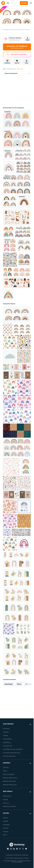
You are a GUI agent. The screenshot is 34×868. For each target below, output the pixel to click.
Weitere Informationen (11, 72)
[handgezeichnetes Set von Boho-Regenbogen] (16, 208)
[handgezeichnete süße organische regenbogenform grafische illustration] (16, 394)
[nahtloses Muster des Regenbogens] (10, 325)
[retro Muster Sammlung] (16, 594)
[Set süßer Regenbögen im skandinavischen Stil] (11, 282)
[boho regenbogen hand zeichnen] (11, 166)
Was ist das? (20, 69)
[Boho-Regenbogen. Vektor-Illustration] (10, 240)
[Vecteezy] (3, 3)
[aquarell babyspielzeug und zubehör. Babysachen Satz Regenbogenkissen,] (10, 295)
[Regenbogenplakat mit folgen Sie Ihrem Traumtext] (9, 340)
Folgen (27, 40)
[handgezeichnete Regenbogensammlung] (16, 138)
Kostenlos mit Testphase (17, 47)
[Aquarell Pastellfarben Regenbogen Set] (16, 118)
